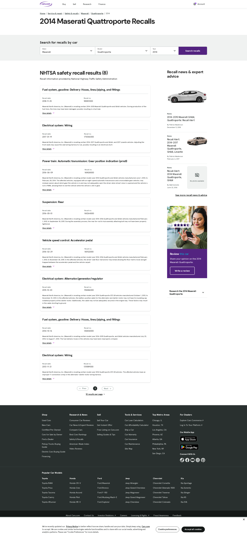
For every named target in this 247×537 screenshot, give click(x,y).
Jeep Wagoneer (132, 492)
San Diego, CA (158, 453)
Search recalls (192, 50)
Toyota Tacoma (48, 492)
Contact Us (89, 515)
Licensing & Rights (139, 515)
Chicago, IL (157, 420)
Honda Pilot (75, 497)
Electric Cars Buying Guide (53, 451)
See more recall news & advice (191, 195)
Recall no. (87, 98)
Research (87, 4)
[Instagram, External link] (198, 460)
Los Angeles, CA (159, 430)
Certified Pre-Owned (51, 430)
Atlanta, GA (157, 439)
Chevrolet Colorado (161, 502)
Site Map (128, 448)
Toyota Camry (48, 497)
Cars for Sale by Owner (52, 434)
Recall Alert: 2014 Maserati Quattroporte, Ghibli (174, 175)
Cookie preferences (167, 529)
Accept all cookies (193, 529)
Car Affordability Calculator (137, 425)
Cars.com (146, 526)
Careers (123, 515)
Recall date (46, 98)
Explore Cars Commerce (191, 420)
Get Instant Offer (104, 425)
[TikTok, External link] (182, 460)
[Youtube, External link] (193, 460)
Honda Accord (76, 492)
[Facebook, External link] (187, 460)
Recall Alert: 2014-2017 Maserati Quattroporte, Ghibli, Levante (175, 145)
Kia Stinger (185, 492)
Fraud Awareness (161, 515)
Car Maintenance (132, 444)
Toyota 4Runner (49, 502)
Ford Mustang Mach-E (107, 497)
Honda (72, 478)
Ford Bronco (103, 488)
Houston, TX (157, 425)
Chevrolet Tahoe (160, 497)
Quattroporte (97, 13)
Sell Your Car (102, 420)
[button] (49, 112)
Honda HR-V (75, 502)
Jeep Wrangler (131, 483)
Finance (101, 4)
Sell (74, 4)
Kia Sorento (186, 488)
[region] (123, 527)
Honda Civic (75, 488)
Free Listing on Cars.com (108, 430)
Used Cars (46, 420)
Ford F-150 (102, 492)
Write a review (182, 270)
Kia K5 (183, 497)
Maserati (85, 13)
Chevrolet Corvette (161, 483)
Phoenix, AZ (157, 434)
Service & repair (55, 13)
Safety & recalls (72, 13)
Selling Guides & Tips (106, 434)
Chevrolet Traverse (161, 492)
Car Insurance (131, 439)
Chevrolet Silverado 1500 (164, 488)
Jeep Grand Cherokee (135, 488)
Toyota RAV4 (47, 483)
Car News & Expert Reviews (81, 425)
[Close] (244, 519)
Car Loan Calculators (134, 420)
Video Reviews (75, 448)
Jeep (127, 478)
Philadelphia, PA (159, 444)
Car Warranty (130, 434)
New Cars (46, 425)
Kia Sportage (186, 483)
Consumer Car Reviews (79, 420)
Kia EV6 (184, 502)
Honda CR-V (75, 483)
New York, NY (158, 448)
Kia (182, 478)
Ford (99, 478)
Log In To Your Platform (190, 425)
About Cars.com (73, 515)
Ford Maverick (103, 483)
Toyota (45, 478)
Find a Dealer (48, 439)
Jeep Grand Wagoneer (135, 497)
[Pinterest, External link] (203, 460)
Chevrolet (157, 478)
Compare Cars (75, 430)
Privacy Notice (72, 526)
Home (42, 13)
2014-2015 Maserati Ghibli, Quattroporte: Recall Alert (181, 118)
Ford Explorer (103, 502)
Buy (64, 4)
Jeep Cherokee (132, 502)
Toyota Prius (47, 488)
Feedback (177, 515)
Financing (46, 456)
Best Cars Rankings (77, 434)
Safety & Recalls (76, 439)
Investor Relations (106, 515)
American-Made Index (79, 444)
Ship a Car (129, 430)
